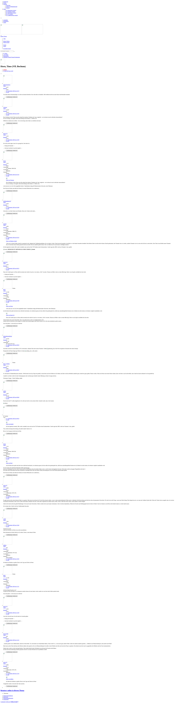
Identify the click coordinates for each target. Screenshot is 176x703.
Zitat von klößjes (9, 679)
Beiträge (5, 88)
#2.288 (7, 302)
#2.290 (7, 371)
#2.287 (7, 269)
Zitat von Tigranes (10, 180)
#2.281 (7, 92)
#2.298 (7, 614)
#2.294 (7, 497)
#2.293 (7, 458)
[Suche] (1, 35)
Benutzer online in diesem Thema (12, 690)
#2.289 (7, 346)
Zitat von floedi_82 (10, 315)
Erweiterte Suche (7, 48)
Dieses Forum (6, 42)
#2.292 (7, 419)
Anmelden (5, 20)
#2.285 (7, 208)
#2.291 (7, 398)
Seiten (4, 46)
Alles (4, 38)
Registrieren (6, 21)
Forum (4, 45)
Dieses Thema (6, 41)
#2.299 (7, 641)
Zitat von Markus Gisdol (11, 241)
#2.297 (7, 587)
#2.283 (7, 141)
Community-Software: (9, 701)
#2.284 (7, 175)
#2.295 (7, 526)
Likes (4, 86)
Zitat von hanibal (9, 424)
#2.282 (7, 114)
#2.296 (7, 560)
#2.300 (7, 674)
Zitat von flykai (9, 306)
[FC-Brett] (22, 33)
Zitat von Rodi (9, 463)
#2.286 (7, 238)
